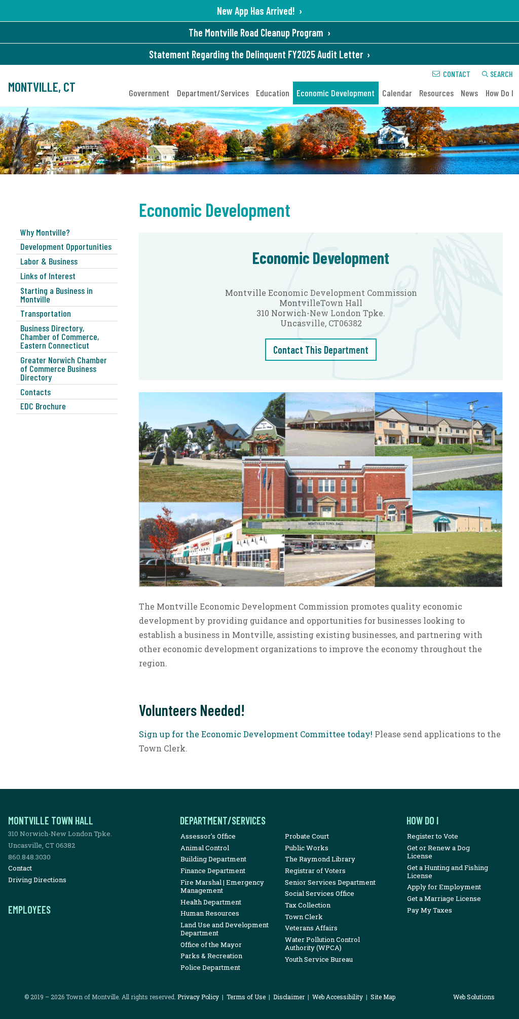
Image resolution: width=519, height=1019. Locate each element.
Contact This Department (320, 350)
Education (272, 92)
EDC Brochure (43, 405)
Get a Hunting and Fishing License (447, 871)
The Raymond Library (320, 858)
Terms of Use (246, 997)
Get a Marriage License (444, 898)
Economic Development (335, 92)
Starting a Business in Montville (56, 295)
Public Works (306, 847)
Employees (29, 909)
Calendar (397, 92)
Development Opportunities (66, 246)
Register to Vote (432, 836)
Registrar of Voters (315, 870)
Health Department (210, 902)
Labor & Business (49, 261)
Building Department (213, 858)
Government (149, 92)
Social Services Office (319, 893)
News (469, 92)
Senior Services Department (330, 882)
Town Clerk (304, 916)
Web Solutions (474, 997)
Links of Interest (48, 275)
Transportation (45, 313)
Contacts (35, 391)
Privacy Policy (198, 997)
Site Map (382, 997)
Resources (436, 92)
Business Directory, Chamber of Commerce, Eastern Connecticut (59, 336)
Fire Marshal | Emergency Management (222, 886)
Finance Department (212, 870)
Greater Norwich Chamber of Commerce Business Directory (63, 368)
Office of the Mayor (211, 944)
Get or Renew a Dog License (438, 851)
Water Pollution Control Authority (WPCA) (322, 943)
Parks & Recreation (211, 955)
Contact (456, 74)
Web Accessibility (337, 997)
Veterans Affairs (311, 927)
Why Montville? (45, 232)
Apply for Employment (444, 886)
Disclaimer (289, 997)
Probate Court (307, 836)
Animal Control (204, 847)
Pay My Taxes (429, 910)
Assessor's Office (208, 836)
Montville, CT (42, 86)
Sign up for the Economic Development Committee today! (256, 734)
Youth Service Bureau (319, 959)
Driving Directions (37, 879)
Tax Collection (307, 905)
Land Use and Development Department (224, 928)
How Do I (499, 92)
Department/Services (213, 92)
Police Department (210, 967)
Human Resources (209, 913)
